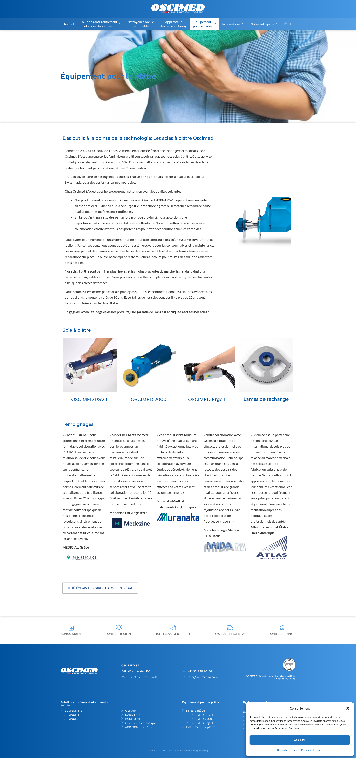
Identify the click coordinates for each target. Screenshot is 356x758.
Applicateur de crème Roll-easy (173, 24)
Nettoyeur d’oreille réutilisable (140, 24)
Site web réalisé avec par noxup (191, 750)
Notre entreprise (262, 24)
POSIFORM (132, 718)
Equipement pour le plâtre (202, 24)
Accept (300, 740)
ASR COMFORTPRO (138, 727)
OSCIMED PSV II (202, 714)
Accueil (69, 24)
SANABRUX (132, 714)
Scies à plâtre (196, 710)
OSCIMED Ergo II (202, 723)
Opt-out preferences (288, 749)
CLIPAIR (130, 710)
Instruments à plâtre (200, 727)
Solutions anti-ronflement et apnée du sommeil (98, 24)
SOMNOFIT (71, 714)
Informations (231, 24)
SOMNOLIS (71, 718)
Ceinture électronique (141, 723)
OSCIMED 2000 (201, 718)
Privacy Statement (311, 749)
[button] (348, 708)
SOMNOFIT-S (73, 710)
